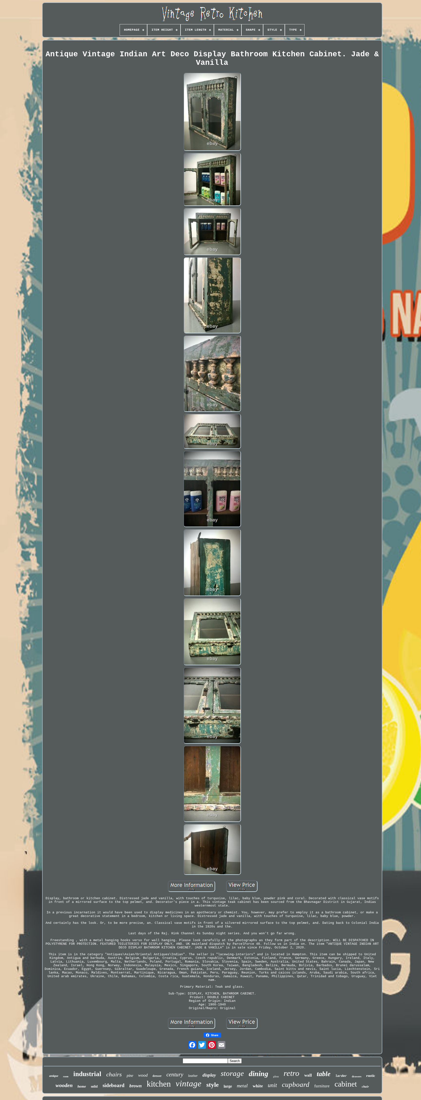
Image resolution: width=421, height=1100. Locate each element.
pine (130, 1075)
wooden (64, 1085)
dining (258, 1074)
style (212, 1084)
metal (242, 1085)
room (65, 1076)
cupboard (295, 1084)
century (174, 1074)
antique (53, 1076)
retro (291, 1073)
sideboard (113, 1085)
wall (308, 1075)
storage (232, 1073)
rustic (370, 1076)
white (258, 1085)
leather (193, 1076)
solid (94, 1086)
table (323, 1074)
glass (276, 1076)
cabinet (346, 1084)
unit (272, 1085)
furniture (322, 1086)
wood (143, 1075)
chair (365, 1086)
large (228, 1086)
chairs (114, 1074)
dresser (157, 1076)
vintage (188, 1083)
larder (341, 1076)
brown (135, 1085)
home (81, 1086)
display (209, 1075)
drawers (356, 1076)
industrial (87, 1074)
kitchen (159, 1083)
